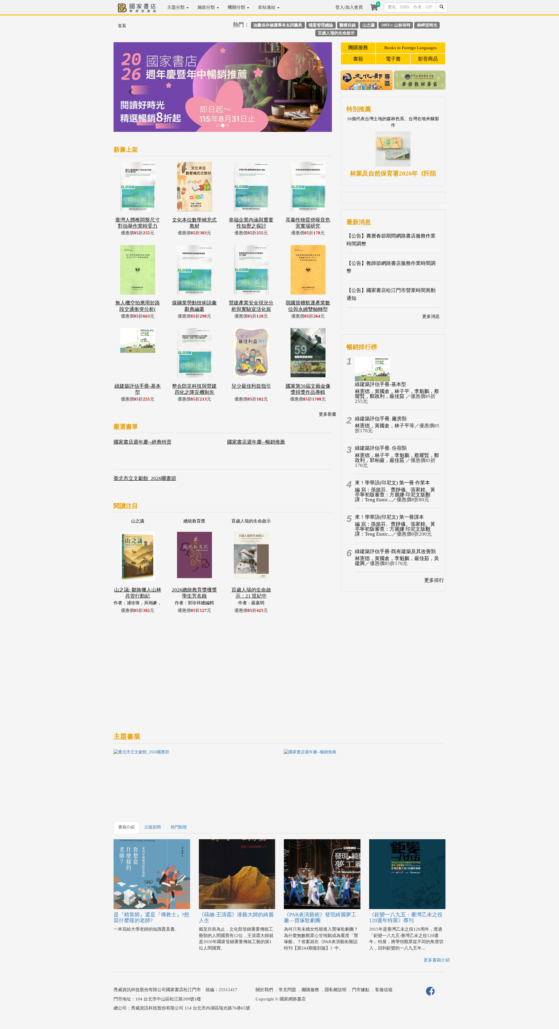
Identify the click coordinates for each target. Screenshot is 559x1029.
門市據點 (360, 989)
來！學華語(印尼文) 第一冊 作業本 (392, 483)
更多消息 (431, 316)
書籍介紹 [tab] (126, 827)
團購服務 (358, 47)
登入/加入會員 (349, 7)
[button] (130, 90)
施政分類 (206, 7)
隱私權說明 (335, 989)
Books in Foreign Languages (410, 47)
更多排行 (434, 580)
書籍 (358, 59)
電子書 (393, 59)
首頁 (122, 26)
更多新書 (327, 414)
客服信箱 (383, 989)
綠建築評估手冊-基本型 (380, 384)
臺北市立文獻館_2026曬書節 (145, 478)
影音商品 (428, 59)
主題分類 (176, 7)
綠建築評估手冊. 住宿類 (381, 448)
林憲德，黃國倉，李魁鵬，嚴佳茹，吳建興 (397, 561)
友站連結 (267, 7)
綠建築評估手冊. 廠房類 (381, 418)
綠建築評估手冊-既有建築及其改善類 (395, 551)
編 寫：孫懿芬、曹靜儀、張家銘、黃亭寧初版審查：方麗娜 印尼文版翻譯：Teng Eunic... (395, 494)
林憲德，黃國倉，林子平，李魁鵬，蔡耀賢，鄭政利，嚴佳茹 (397, 394)
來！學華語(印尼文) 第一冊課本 (389, 517)
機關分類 (237, 7)
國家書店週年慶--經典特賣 (142, 442)
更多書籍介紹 (437, 960)
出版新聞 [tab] (152, 827)
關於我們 (264, 989)
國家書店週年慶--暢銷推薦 (256, 442)
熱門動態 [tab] (179, 827)
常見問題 (287, 989)
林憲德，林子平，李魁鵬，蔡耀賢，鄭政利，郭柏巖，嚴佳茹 (397, 458)
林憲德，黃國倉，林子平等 (384, 425)
